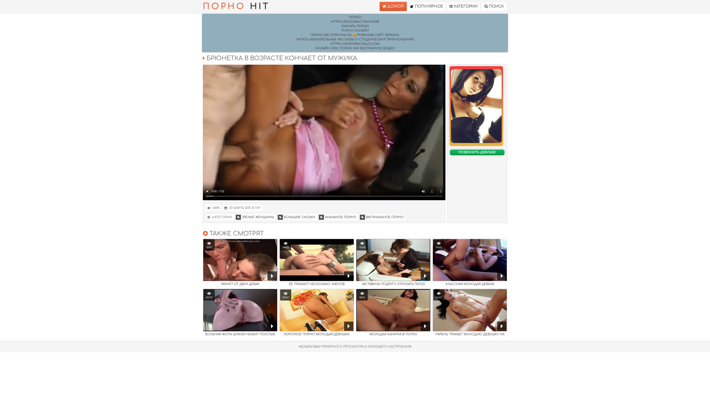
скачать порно (355, 26)
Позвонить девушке (477, 152)
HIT (236, 6)
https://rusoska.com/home (355, 21)
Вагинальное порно (385, 217)
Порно (355, 17)
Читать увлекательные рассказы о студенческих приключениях (355, 39)
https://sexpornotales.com (355, 44)
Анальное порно (340, 217)
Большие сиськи (299, 217)
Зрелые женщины (258, 217)
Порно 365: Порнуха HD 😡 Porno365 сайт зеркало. (355, 35)
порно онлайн (355, 30)
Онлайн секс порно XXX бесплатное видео (355, 48)
